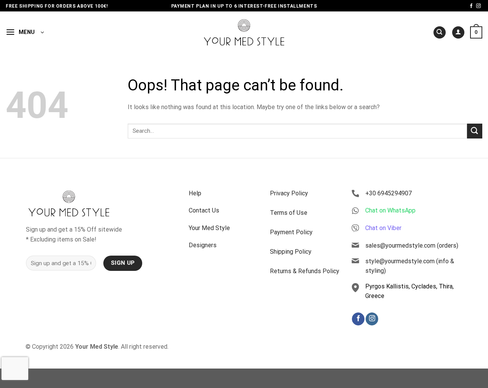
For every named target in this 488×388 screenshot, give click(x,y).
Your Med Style (209, 228)
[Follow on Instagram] (478, 6)
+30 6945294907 (388, 193)
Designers (203, 245)
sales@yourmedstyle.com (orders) (411, 245)
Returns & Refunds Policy (304, 271)
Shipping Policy (290, 251)
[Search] (439, 32)
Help (195, 193)
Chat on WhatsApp (390, 210)
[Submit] (474, 131)
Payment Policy (291, 232)
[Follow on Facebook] (471, 6)
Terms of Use (288, 212)
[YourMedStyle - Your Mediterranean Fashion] (244, 32)
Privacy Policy (289, 193)
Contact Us (204, 210)
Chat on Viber (383, 228)
